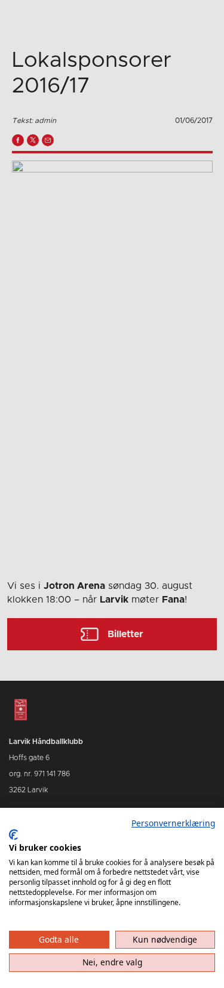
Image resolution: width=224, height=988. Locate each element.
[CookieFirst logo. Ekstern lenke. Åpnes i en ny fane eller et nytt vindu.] (13, 834)
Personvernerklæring (173, 823)
